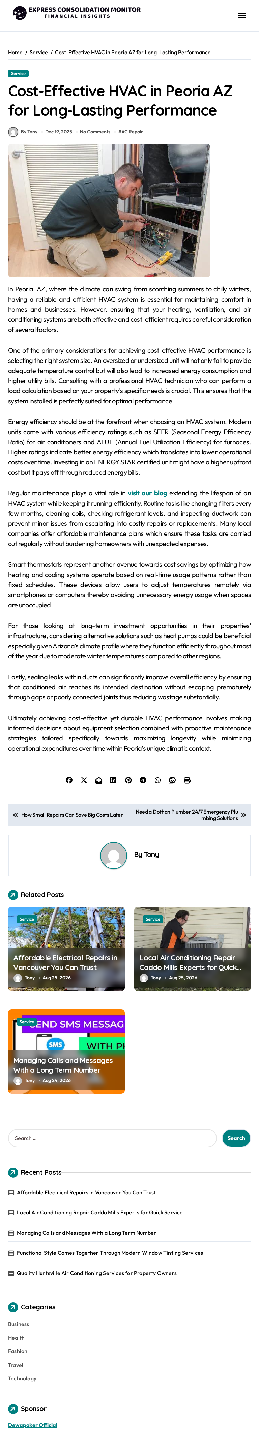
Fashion (17, 1351)
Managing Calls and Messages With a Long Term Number (63, 1065)
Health (16, 1337)
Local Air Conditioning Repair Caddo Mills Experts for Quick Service (188, 967)
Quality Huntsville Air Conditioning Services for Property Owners (97, 1273)
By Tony (29, 132)
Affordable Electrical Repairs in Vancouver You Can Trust (65, 962)
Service (18, 73)
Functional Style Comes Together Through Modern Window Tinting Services (110, 1252)
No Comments (95, 132)
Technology (22, 1378)
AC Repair (132, 132)
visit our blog (147, 493)
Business (18, 1324)
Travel (15, 1364)
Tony (151, 854)
